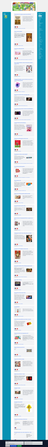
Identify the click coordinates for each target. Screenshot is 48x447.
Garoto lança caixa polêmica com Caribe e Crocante (22, 319)
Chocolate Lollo (40, 28)
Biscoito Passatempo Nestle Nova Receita (40, 23)
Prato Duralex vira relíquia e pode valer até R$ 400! (22, 14)
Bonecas (19, 59)
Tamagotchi (23, 91)
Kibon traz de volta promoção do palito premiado (22, 193)
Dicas (39, 31)
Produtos (39, 52)
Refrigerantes (39, 54)
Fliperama (39, 36)
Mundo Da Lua (40, 44)
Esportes (39, 34)
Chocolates (19, 177)
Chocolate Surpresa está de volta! (19, 205)
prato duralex (23, 28)
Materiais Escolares (20, 316)
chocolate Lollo (23, 190)
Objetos (39, 46)
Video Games (22, 119)
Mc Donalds (25, 59)
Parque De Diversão (40, 49)
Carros (39, 26)
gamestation (29, 119)
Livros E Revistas (40, 39)
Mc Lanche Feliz (30, 59)
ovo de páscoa (27, 177)
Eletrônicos (39, 33)
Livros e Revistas (20, 245)
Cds (38, 27)
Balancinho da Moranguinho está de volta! (21, 138)
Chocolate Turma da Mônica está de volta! (21, 248)
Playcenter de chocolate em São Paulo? (20, 419)
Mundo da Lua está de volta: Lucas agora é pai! (21, 94)
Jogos (19, 119)
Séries (22, 45)
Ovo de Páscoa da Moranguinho (19, 166)
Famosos (19, 303)
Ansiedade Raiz (16, 306)
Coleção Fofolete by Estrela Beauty (20, 122)
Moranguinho (23, 177)
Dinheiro (39, 32)
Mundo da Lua (25, 105)
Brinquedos (19, 28)
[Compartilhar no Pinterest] (17, 27)
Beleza (39, 21)
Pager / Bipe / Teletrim (18, 279)
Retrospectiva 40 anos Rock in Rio (19, 292)
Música (22, 303)
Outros (21, 135)
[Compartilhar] (15, 27)
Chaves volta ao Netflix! (18, 31)
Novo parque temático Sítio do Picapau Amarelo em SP (23, 265)
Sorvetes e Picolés (20, 202)
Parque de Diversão (20, 276)
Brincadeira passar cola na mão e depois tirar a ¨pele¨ (23, 432)
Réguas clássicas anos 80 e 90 (19, 347)
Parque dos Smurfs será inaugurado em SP (21, 333)
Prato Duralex (39, 51)
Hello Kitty (22, 59)
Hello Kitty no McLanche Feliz (19, 48)
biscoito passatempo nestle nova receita (26, 163)
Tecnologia (39, 57)
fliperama (25, 119)
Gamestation (39, 37)
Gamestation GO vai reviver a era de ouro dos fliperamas (23, 108)
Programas (19, 45)
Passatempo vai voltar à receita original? (20, 154)
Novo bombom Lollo (17, 180)
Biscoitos (19, 163)
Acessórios (39, 18)
